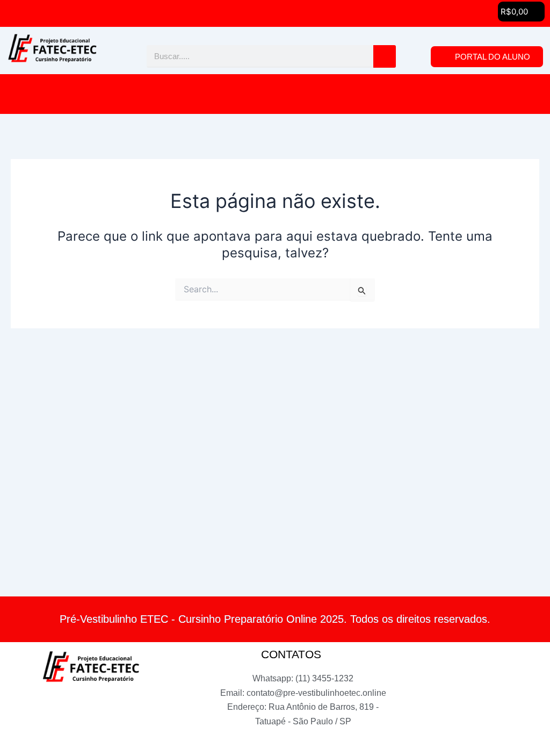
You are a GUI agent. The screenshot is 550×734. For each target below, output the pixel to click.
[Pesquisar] (384, 56)
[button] (275, 94)
